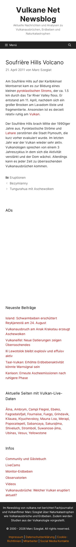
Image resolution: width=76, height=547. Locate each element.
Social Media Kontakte (54, 541)
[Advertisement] (38, 257)
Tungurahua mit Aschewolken (32, 189)
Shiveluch (13, 428)
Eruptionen (18, 177)
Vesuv (22, 433)
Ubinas (11, 433)
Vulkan (34, 114)
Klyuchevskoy (28, 419)
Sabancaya (35, 423)
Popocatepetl (15, 423)
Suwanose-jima (49, 428)
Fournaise (34, 414)
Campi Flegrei (39, 409)
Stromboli (29, 428)
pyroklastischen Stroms (34, 91)
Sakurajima (53, 423)
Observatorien (16, 478)
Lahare (11, 133)
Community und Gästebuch (26, 459)
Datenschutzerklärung (40, 537)
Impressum (16, 537)
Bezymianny (19, 183)
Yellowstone (37, 433)
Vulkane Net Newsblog (38, 14)
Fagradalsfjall (15, 414)
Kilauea (11, 419)
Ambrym (20, 409)
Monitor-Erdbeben (19, 471)
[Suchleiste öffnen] (69, 45)
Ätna (9, 409)
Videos (11, 484)
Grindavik (61, 414)
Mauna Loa (48, 419)
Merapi (64, 419)
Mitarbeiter (30, 541)
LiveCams (13, 465)
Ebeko (55, 409)
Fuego (48, 414)
